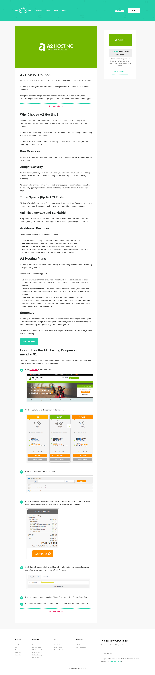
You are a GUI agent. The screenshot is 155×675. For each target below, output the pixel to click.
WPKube (78, 645)
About (17, 645)
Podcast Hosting (37, 655)
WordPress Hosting (37, 650)
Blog (48, 10)
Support (65, 10)
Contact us (18, 655)
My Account (119, 10)
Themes (134, 10)
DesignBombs (36, 657)
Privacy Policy (58, 647)
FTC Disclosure (58, 645)
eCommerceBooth (81, 647)
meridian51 (58, 106)
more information (115, 661)
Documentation (36, 647)
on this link (34, 369)
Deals (55, 10)
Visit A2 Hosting (29, 341)
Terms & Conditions (59, 650)
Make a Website (37, 652)
